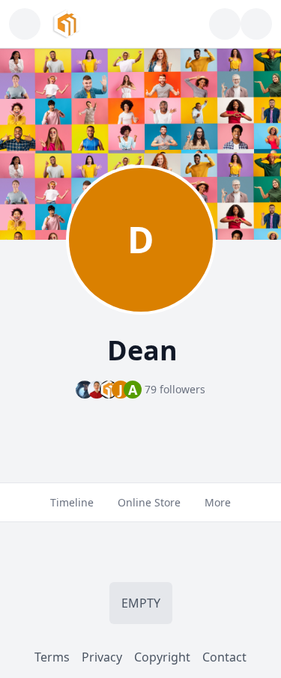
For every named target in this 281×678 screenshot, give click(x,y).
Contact (224, 657)
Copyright (162, 657)
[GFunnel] (66, 24)
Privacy (102, 657)
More (218, 502)
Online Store (149, 502)
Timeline (72, 502)
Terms (52, 657)
